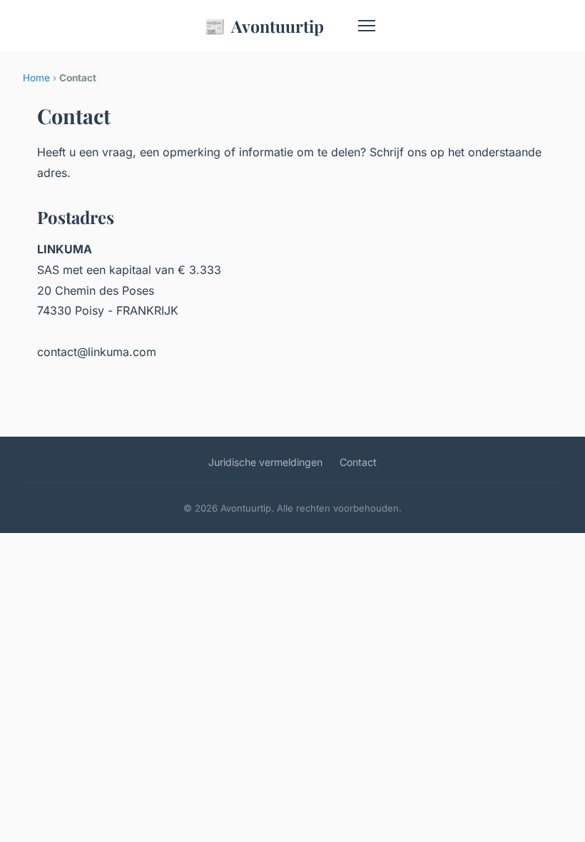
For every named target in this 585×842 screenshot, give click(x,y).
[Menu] (366, 25)
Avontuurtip (264, 25)
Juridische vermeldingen (265, 462)
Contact (358, 462)
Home (36, 77)
